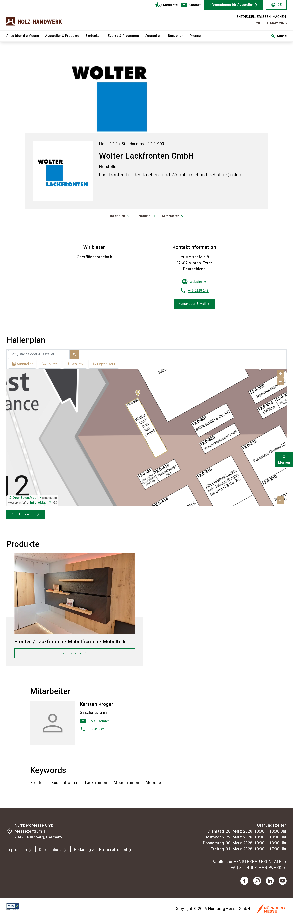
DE (276, 4)
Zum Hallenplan (23, 514)
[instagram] (257, 881)
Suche (279, 36)
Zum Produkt (72, 653)
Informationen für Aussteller (231, 5)
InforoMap (38, 502)
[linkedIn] (270, 881)
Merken (284, 459)
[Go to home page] (39, 15)
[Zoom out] (280, 382)
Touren (52, 364)
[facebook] (244, 881)
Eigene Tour (106, 364)
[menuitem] (25, 36)
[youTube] (283, 881)
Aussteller (25, 364)
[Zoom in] (280, 374)
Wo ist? (77, 364)
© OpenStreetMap (23, 498)
